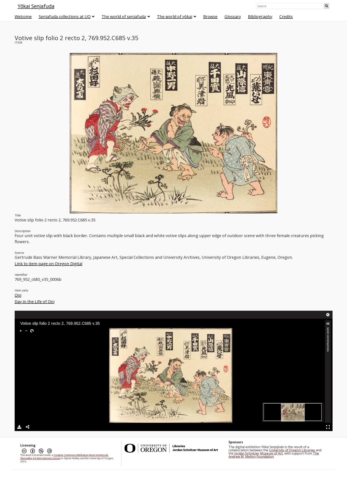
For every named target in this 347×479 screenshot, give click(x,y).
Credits (286, 16)
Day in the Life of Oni (34, 301)
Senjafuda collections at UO (65, 16)
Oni (18, 295)
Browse (210, 16)
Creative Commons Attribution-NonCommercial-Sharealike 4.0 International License (64, 456)
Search (327, 6)
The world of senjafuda (124, 16)
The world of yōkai (174, 16)
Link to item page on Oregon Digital (48, 263)
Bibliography (260, 16)
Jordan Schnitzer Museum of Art (258, 453)
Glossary (233, 16)
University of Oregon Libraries (292, 450)
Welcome (23, 16)
